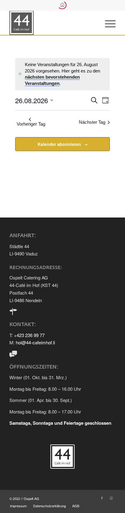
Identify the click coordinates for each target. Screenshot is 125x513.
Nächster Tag (92, 122)
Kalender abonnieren (59, 144)
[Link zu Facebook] (101, 497)
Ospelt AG (31, 498)
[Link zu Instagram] (111, 497)
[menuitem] (107, 23)
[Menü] (107, 23)
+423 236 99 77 (29, 335)
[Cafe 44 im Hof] (51, 23)
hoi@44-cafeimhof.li (35, 342)
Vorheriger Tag (31, 124)
